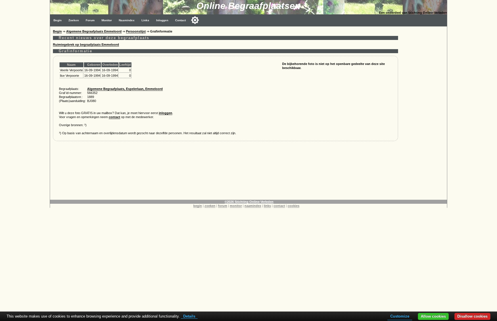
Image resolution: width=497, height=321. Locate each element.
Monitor (107, 20)
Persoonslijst (136, 31)
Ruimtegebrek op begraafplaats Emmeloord (86, 44)
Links (145, 20)
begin (197, 205)
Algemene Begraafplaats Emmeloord (94, 31)
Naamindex (127, 20)
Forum (90, 20)
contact (114, 117)
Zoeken (73, 20)
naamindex (252, 205)
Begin (57, 20)
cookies (293, 205)
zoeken (209, 205)
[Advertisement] (424, 112)
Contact (180, 20)
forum (222, 205)
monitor (236, 205)
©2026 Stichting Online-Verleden (249, 201)
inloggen (165, 113)
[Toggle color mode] (195, 20)
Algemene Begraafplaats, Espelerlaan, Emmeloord (125, 89)
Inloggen (162, 20)
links (267, 205)
